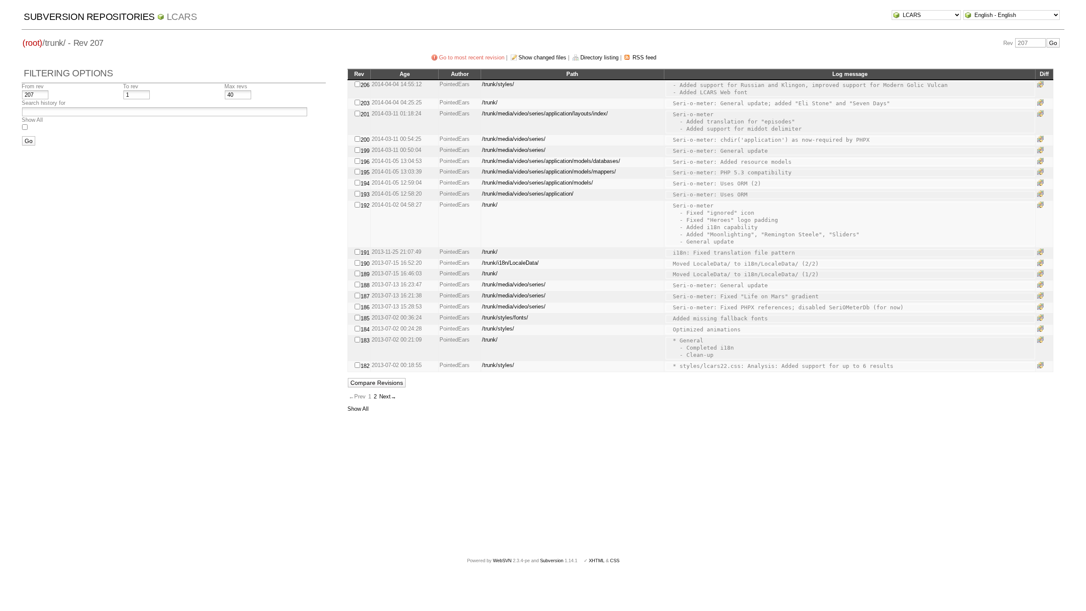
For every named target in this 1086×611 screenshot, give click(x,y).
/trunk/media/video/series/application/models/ (537, 182)
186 (365, 307)
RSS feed (644, 57)
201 (365, 114)
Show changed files (542, 57)
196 (365, 162)
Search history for (43, 103)
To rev (130, 86)
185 (365, 318)
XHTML (597, 560)
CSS (614, 560)
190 (365, 264)
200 (365, 140)
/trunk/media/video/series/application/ (528, 194)
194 (365, 183)
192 (365, 205)
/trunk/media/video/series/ (514, 139)
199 (365, 151)
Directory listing (599, 57)
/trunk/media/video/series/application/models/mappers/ (549, 171)
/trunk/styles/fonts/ (505, 317)
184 (365, 329)
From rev (33, 86)
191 (365, 252)
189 (365, 274)
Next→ (387, 396)
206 (365, 85)
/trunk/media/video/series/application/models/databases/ (551, 161)
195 (365, 172)
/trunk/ (490, 102)
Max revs (235, 86)
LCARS (182, 16)
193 (365, 194)
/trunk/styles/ (498, 84)
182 (365, 366)
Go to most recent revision (471, 57)
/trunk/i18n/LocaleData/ (510, 263)
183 (365, 340)
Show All (32, 120)
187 (365, 296)
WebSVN (502, 560)
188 (365, 285)
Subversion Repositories (89, 16)
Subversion (551, 560)
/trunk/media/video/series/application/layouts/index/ (545, 113)
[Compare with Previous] (1041, 84)
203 (365, 103)
